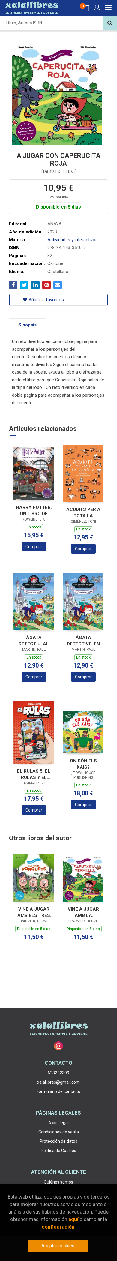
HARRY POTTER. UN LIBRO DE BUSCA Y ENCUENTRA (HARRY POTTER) (34, 510)
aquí (73, 1219)
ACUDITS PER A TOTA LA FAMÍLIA (83, 512)
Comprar (34, 546)
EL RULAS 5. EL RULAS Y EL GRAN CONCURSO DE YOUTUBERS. (33, 774)
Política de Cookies (58, 1150)
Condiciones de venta (58, 1132)
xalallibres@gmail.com (58, 1082)
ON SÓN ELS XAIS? (83, 764)
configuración (58, 1227)
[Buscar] (110, 23)
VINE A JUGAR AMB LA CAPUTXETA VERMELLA (83, 912)
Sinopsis (27, 325)
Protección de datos (58, 1141)
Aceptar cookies (57, 1245)
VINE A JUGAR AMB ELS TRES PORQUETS (33, 912)
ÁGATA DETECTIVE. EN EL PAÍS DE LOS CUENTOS (83, 641)
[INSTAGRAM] (58, 1045)
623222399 (58, 1072)
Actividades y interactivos (72, 239)
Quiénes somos (58, 1182)
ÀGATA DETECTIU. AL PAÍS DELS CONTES (34, 641)
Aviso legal (58, 1122)
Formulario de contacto (58, 1091)
